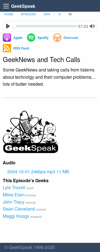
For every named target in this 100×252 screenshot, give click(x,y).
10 (59, 14)
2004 (47, 14)
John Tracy (13, 202)
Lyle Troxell (14, 187)
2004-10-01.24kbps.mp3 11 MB (38, 171)
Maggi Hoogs (16, 216)
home (8, 14)
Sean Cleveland (19, 209)
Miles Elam (14, 194)
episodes (28, 14)
